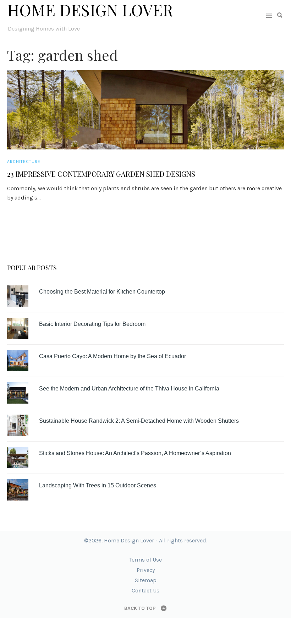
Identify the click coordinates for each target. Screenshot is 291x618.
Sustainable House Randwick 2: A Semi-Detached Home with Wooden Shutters (139, 421)
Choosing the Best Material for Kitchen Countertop (102, 292)
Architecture (23, 161)
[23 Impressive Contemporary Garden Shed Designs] (145, 109)
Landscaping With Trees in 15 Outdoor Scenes (97, 485)
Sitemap (146, 580)
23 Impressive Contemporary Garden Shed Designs (101, 174)
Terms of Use (145, 559)
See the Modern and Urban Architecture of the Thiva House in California (129, 388)
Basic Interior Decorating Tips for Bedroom (92, 324)
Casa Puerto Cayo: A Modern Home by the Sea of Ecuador (112, 356)
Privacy (146, 570)
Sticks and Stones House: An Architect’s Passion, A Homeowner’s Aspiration (135, 453)
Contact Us (145, 590)
